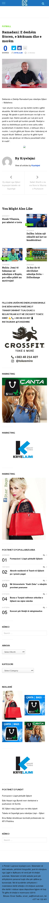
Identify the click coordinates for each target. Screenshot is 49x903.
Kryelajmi (18, 53)
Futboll (6, 26)
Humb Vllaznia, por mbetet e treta (12, 221)
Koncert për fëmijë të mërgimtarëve (22, 611)
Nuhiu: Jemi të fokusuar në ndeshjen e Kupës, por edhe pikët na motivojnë (12, 274)
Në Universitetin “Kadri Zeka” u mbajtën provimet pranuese (24, 585)
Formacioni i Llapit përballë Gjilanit (22, 559)
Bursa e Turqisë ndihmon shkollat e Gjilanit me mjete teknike (22, 599)
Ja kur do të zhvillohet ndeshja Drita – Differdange (35, 272)
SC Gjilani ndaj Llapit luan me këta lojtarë (19, 808)
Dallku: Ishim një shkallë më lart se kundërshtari (37, 236)
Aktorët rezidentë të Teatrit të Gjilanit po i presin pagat (23, 572)
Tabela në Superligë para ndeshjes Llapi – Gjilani (23, 813)
